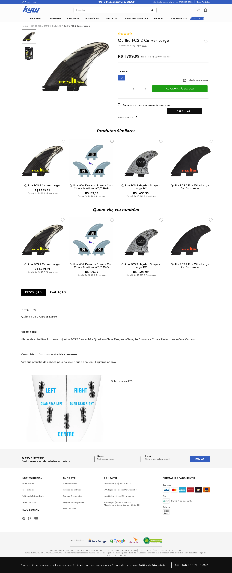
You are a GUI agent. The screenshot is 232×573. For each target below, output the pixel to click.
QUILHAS (56, 26)
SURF (46, 26)
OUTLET (197, 18)
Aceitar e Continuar (191, 565)
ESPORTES (111, 18)
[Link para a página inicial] (25, 26)
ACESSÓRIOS (92, 18)
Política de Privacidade (152, 565)
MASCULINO (36, 18)
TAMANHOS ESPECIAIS (135, 18)
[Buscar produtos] (153, 10)
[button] (121, 77)
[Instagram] (30, 519)
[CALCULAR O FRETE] (184, 111)
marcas (158, 18)
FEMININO (55, 18)
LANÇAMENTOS (178, 18)
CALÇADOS (73, 18)
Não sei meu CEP (126, 117)
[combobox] (115, 10)
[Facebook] (24, 519)
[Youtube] (37, 519)
